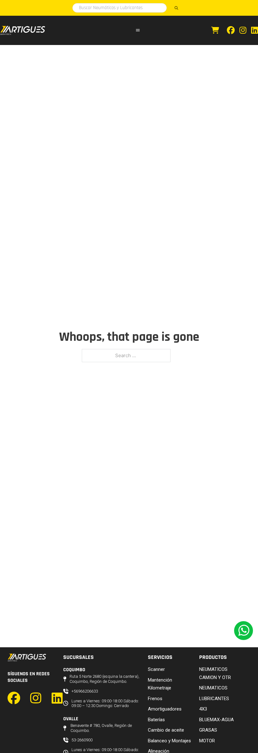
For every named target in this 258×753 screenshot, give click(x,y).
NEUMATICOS (213, 688)
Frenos (155, 698)
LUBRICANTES (214, 698)
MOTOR (207, 741)
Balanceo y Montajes (169, 741)
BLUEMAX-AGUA (216, 719)
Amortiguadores (165, 709)
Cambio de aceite (166, 730)
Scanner (156, 669)
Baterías (156, 719)
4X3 (203, 709)
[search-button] (176, 8)
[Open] (138, 30)
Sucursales (78, 657)
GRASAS (208, 730)
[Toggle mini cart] (215, 30)
